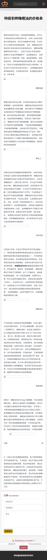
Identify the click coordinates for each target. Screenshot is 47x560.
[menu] (44, 4)
